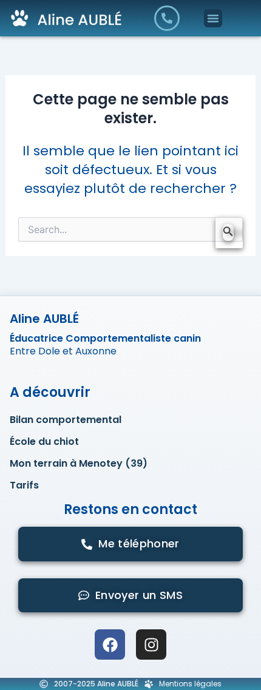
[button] (213, 18)
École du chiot (44, 442)
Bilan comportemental (65, 420)
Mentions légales (190, 683)
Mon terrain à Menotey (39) (78, 464)
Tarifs (24, 485)
